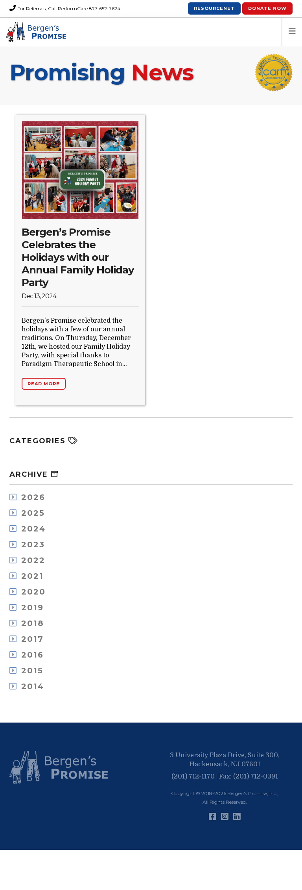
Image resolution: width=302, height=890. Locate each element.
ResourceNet (214, 8)
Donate (267, 8)
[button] (60, 767)
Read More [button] (44, 383)
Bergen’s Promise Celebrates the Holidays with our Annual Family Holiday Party (78, 257)
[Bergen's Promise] (37, 32)
